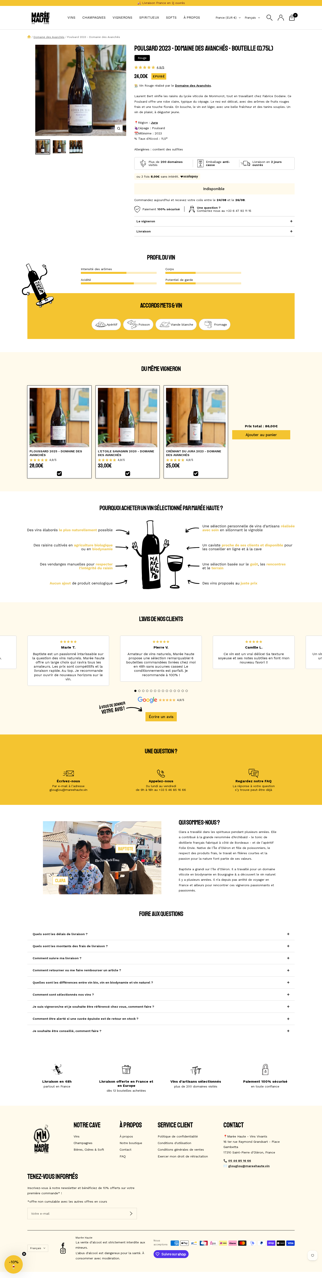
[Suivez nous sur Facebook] (63, 1245)
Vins (71, 18)
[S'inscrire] (131, 1213)
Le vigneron (145, 221)
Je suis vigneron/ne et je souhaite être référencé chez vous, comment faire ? (93, 1006)
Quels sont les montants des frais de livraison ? (70, 946)
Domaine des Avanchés (49, 37)
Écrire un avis (161, 717)
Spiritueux (149, 18)
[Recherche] (269, 18)
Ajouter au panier (261, 435)
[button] (135, 691)
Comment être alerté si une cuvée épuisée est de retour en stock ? (85, 1018)
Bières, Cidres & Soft (89, 1149)
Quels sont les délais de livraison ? (60, 934)
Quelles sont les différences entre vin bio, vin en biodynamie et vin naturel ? (93, 982)
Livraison (143, 231)
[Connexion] (281, 18)
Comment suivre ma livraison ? (57, 958)
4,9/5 (160, 67)
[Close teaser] (24, 1254)
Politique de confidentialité (178, 1136)
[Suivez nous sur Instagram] (63, 1251)
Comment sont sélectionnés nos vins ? (63, 994)
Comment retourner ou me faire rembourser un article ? (77, 970)
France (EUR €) (226, 17)
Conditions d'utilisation (174, 1143)
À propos (192, 18)
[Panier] (292, 18)
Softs (171, 18)
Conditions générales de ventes (181, 1149)
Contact (125, 1149)
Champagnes (94, 18)
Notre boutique (131, 1143)
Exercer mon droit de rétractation (183, 1156)
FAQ (123, 1156)
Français (250, 17)
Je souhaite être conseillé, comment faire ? (67, 1031)
